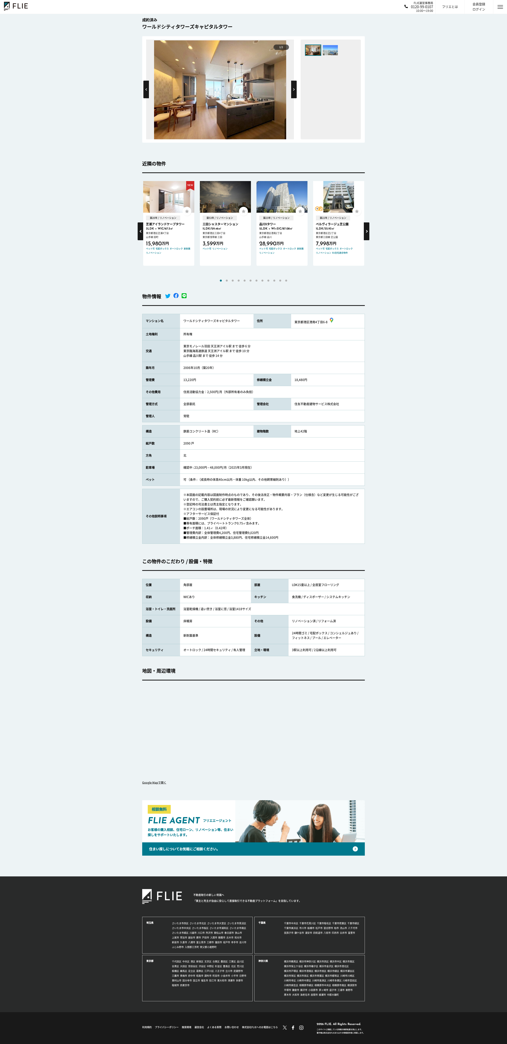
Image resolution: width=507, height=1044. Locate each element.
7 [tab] (256, 281)
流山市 (343, 928)
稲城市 (175, 985)
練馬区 (183, 971)
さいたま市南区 (238, 928)
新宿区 (199, 961)
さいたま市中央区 (181, 928)
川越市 (193, 933)
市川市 (302, 928)
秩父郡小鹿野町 (208, 947)
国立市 (196, 980)
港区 (193, 961)
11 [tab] (280, 281)
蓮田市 (218, 942)
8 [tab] (262, 281)
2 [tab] (227, 281)
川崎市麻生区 (291, 985)
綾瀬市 (322, 995)
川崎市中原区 (304, 980)
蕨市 (198, 937)
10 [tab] (274, 281)
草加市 (183, 937)
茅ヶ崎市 (323, 990)
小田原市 (313, 990)
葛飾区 (199, 971)
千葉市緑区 (353, 923)
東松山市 (218, 933)
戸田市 (205, 937)
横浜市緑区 (333, 971)
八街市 (327, 933)
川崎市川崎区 (347, 976)
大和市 (295, 995)
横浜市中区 (336, 961)
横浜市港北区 (342, 966)
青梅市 (183, 976)
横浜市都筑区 (332, 976)
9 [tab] (268, 281)
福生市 (204, 980)
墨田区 (224, 961)
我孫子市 (289, 933)
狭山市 (238, 933)
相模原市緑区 (306, 985)
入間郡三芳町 (192, 947)
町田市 (216, 976)
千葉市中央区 (291, 923)
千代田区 (176, 961)
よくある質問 (214, 1027)
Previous (146, 89)
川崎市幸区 (290, 980)
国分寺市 (187, 980)
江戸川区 (209, 971)
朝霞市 (221, 937)
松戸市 (319, 928)
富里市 (351, 933)
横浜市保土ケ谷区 (293, 966)
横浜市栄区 (290, 976)
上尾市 (175, 937)
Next (294, 89)
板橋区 (175, 971)
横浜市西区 (323, 961)
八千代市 (352, 928)
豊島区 (226, 966)
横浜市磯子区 (311, 966)
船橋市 (310, 928)
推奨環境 (186, 1027)
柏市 (336, 928)
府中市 (191, 976)
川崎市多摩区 (334, 980)
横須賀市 (352, 985)
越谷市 (191, 937)
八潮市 (191, 942)
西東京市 (185, 985)
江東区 (232, 961)
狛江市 (212, 980)
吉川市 (242, 942)
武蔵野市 (238, 971)
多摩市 (239, 980)
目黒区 (175, 966)
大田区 (183, 966)
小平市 (234, 976)
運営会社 (199, 1027)
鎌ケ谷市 (299, 933)
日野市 (242, 976)
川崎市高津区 (319, 980)
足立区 (191, 971)
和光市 (238, 937)
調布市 (208, 976)
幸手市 (234, 942)
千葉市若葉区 (339, 923)
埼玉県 (149, 923)
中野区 (210, 966)
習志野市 (328, 928)
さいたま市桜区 (200, 928)
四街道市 (318, 933)
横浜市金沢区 (326, 966)
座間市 (314, 995)
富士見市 (201, 942)
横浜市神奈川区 (307, 961)
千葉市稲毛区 (324, 923)
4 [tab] (239, 281)
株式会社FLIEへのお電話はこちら (260, 1027)
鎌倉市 (295, 990)
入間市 (213, 937)
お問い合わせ (232, 1027)
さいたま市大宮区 (216, 923)
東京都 (149, 961)
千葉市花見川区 (307, 923)
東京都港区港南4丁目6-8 (311, 322)
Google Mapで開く (154, 782)
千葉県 (262, 923)
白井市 (343, 933)
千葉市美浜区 (291, 928)
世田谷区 (193, 966)
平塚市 (287, 990)
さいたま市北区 (198, 923)
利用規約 (147, 1027)
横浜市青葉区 (317, 976)
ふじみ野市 (178, 947)
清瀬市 (231, 980)
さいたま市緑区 (180, 933)
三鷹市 (175, 976)
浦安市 (308, 933)
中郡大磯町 (333, 995)
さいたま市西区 (180, 923)
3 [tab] (233, 281)
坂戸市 (226, 942)
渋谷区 (202, 966)
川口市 (201, 933)
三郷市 (210, 942)
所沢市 (209, 933)
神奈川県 (263, 961)
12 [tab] (286, 281)
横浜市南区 (349, 961)
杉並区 (218, 966)
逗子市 (332, 990)
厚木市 (287, 995)
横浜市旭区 (320, 971)
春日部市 (229, 933)
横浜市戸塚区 (291, 971)
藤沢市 (303, 990)
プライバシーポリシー (167, 1027)
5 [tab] (245, 281)
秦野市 (349, 990)
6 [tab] (251, 281)
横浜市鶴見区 (291, 961)
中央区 (186, 961)
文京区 (208, 961)
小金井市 (225, 976)
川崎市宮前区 (350, 980)
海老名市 (305, 995)
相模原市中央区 (322, 985)
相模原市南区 (339, 985)
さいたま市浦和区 (219, 928)
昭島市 (199, 976)
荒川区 (240, 966)
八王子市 (219, 971)
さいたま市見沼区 (236, 923)
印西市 (335, 933)
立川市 (229, 971)
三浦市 (341, 990)
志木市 (229, 937)
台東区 (216, 961)
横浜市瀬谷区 (347, 971)
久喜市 (183, 942)
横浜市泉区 (303, 976)
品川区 (240, 961)
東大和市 (222, 980)
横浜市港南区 (306, 971)
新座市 (175, 942)
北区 (233, 966)
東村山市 (176, 980)
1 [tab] (221, 281)
